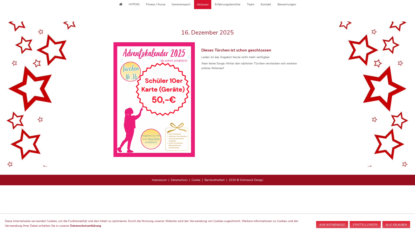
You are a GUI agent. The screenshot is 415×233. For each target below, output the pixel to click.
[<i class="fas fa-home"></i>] (121, 4)
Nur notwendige (332, 225)
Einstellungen (365, 225)
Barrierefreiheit (214, 180)
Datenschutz (179, 180)
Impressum (159, 180)
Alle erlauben (396, 225)
